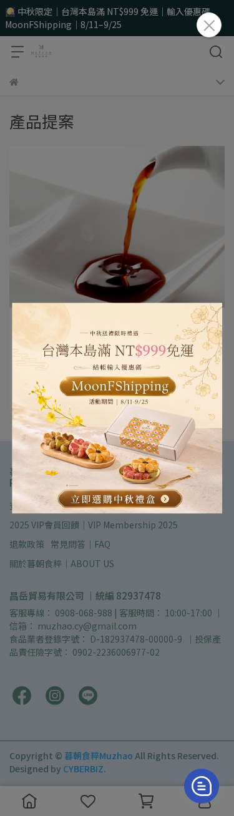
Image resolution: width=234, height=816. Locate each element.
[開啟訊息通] (201, 786)
